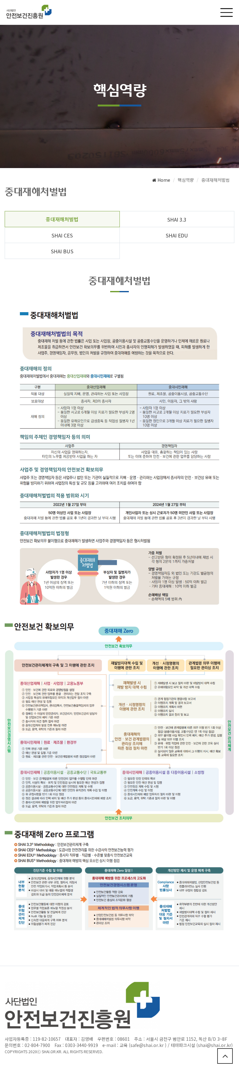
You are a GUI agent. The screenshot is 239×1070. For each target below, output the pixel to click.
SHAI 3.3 (176, 219)
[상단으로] (225, 1056)
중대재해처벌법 (62, 219)
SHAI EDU (177, 235)
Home (163, 180)
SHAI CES (62, 235)
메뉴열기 (226, 12)
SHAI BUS (62, 251)
